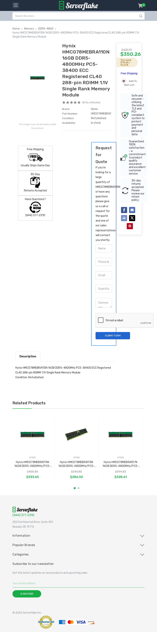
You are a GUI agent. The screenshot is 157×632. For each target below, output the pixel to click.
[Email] (132, 210)
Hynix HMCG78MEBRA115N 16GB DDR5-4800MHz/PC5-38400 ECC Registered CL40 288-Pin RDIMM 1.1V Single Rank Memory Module (32, 464)
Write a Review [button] (91, 102)
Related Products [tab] (29, 403)
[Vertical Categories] (15, 5)
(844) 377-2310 (23, 515)
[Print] (124, 218)
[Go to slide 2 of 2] (78, 488)
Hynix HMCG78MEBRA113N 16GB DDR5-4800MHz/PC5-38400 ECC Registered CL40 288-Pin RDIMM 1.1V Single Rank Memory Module (76, 464)
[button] (24, 622)
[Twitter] (132, 218)
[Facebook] (124, 210)
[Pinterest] (130, 226)
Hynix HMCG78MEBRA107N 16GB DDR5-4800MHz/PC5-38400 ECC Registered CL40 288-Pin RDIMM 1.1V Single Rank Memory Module (121, 464)
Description (28, 356)
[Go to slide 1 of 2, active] (75, 488)
